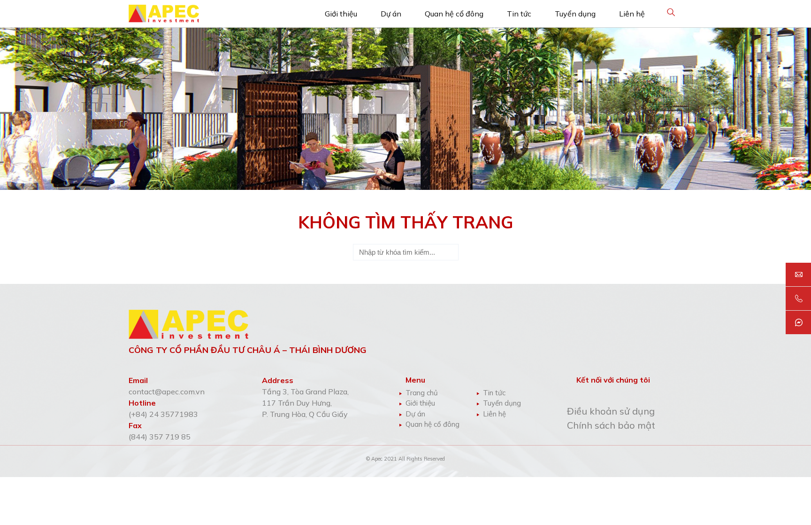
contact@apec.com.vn (167, 391)
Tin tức (519, 13)
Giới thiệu (341, 13)
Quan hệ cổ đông (454, 13)
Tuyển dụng (502, 403)
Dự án (391, 13)
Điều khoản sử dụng (611, 411)
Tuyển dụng (575, 13)
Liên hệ (632, 13)
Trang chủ (422, 392)
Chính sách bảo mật (611, 425)
